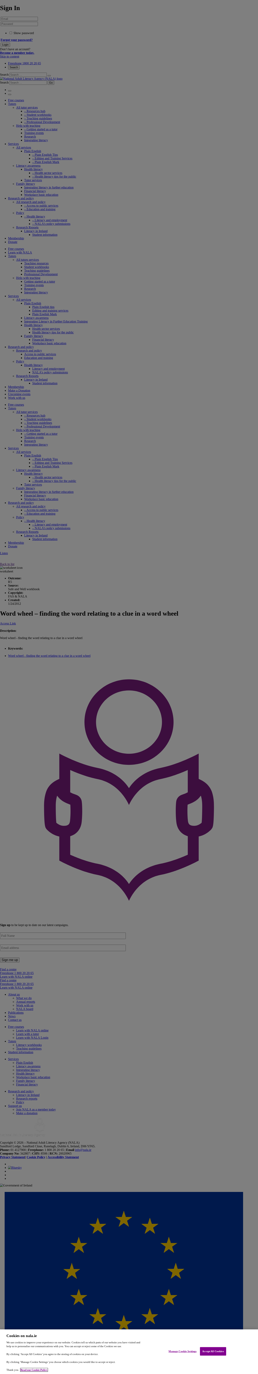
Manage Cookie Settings (183, 1351)
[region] (129, 1351)
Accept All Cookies (213, 1351)
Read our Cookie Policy (34, 1369)
